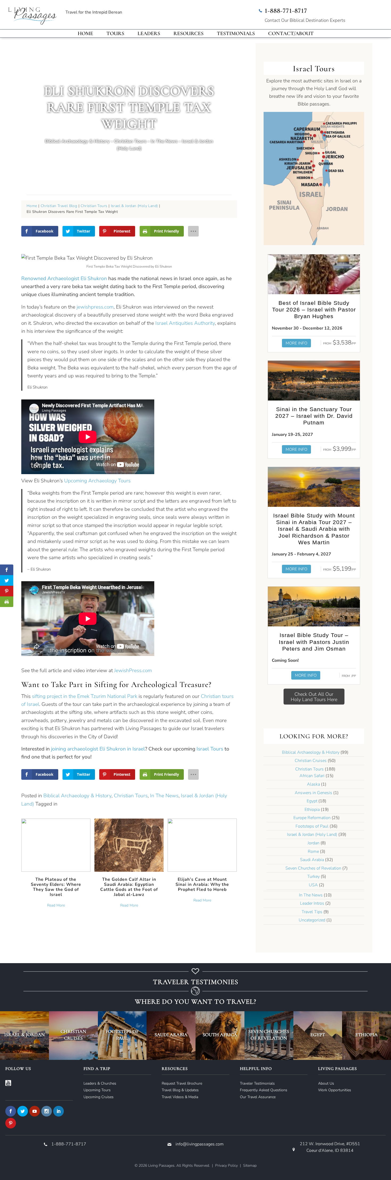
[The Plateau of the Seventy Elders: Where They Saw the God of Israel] (55, 844)
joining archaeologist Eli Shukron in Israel (98, 748)
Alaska (313, 784)
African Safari (312, 776)
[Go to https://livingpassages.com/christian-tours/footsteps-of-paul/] (122, 1035)
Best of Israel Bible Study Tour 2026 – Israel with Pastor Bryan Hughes (314, 309)
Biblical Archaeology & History (77, 141)
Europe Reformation (312, 818)
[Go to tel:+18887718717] (320, 16)
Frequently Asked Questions (263, 1090)
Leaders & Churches (100, 1083)
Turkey (313, 876)
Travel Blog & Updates (180, 1090)
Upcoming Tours (97, 1090)
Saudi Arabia (312, 860)
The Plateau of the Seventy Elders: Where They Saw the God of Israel (56, 886)
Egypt (312, 801)
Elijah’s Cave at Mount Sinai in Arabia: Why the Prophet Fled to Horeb (202, 884)
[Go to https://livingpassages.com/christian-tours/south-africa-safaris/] (220, 1035)
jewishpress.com (95, 307)
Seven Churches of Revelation (313, 868)
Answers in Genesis (313, 793)
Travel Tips (312, 912)
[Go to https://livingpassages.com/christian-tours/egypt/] (317, 1035)
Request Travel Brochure (182, 1083)
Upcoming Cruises (99, 1096)
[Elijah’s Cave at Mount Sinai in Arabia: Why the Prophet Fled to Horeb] (202, 844)
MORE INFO (296, 343)
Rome (313, 851)
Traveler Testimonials (257, 1083)
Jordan (313, 843)
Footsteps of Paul (312, 826)
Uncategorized (312, 920)
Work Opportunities (334, 1090)
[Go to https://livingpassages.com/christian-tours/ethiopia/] (366, 1035)
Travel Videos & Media (180, 1096)
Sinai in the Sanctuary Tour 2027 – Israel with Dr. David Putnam (314, 415)
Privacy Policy (226, 1165)
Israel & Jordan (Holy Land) (134, 205)
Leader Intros (312, 903)
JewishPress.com (133, 670)
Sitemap (250, 1165)
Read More (56, 905)
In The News (164, 141)
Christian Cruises (311, 761)
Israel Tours (210, 748)
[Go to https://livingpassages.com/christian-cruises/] (73, 1035)
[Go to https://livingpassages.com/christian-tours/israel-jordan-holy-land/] (24, 1035)
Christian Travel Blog (59, 205)
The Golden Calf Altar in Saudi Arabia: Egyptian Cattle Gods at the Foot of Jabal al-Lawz (129, 886)
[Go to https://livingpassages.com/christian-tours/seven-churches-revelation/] (268, 1035)
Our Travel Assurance (258, 1096)
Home (32, 205)
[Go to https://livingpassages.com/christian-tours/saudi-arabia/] (171, 1035)
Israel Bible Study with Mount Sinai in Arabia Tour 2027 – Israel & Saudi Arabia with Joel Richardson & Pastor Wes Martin (314, 528)
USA (313, 885)
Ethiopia (312, 809)
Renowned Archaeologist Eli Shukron (64, 278)
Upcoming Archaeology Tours (97, 480)
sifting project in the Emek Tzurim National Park (84, 696)
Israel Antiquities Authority (185, 323)
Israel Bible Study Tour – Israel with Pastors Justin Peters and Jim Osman (314, 641)
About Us (326, 1083)
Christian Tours (130, 141)
